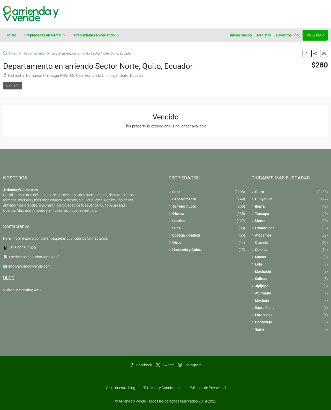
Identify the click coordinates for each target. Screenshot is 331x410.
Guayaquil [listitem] (263, 199)
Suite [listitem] (176, 228)
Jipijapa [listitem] (261, 286)
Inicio (11, 35)
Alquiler (13, 86)
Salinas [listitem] (261, 279)
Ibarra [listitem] (260, 206)
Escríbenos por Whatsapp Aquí (33, 257)
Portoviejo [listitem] (263, 322)
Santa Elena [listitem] (265, 308)
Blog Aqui (34, 290)
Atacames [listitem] (263, 235)
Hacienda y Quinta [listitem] (187, 250)
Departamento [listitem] (184, 199)
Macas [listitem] (260, 257)
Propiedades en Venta (42, 35)
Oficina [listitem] (178, 213)
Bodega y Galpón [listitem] (186, 235)
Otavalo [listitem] (261, 242)
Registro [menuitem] (264, 35)
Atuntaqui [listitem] (263, 293)
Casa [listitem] (176, 192)
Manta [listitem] (260, 221)
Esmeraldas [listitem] (264, 228)
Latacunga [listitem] (264, 315)
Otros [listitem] (176, 242)
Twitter (168, 365)
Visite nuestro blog (120, 388)
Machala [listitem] (262, 300)
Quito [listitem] (259, 192)
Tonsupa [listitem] (262, 213)
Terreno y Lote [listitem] (184, 206)
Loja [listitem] (258, 264)
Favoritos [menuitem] (287, 35)
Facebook (144, 365)
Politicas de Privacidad (208, 388)
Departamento (34, 53)
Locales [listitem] (178, 221)
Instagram (192, 365)
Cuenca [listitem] (261, 250)
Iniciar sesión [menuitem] (241, 35)
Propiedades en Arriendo (94, 35)
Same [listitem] (259, 329)
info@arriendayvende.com (29, 266)
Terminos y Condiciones (162, 388)
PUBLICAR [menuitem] (315, 35)
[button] (306, 53)
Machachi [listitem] (263, 271)
